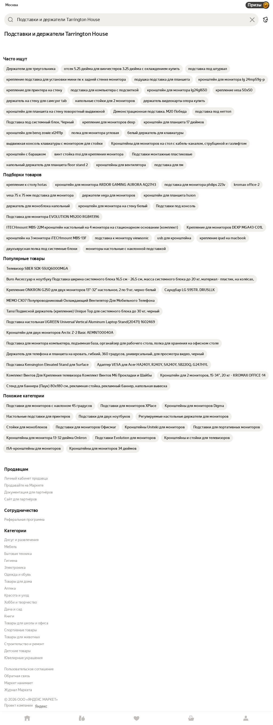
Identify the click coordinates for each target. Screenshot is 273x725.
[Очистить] (252, 19)
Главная (27, 718)
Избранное (136, 718)
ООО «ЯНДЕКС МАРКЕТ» (37, 699)
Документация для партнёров (28, 492)
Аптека (10, 588)
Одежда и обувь (17, 575)
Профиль (245, 718)
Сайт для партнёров (20, 499)
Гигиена (10, 561)
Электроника (15, 568)
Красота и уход (16, 595)
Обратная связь (17, 676)
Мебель (10, 547)
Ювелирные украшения (23, 658)
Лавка (82, 718)
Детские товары (17, 651)
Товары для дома (18, 581)
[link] (31, 69)
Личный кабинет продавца (26, 478)
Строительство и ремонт (24, 644)
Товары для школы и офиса (26, 623)
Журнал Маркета (18, 690)
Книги (9, 616)
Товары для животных (22, 637)
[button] (265, 19)
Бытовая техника (18, 554)
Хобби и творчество (20, 602)
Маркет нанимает (18, 683)
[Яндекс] (41, 706)
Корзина (191, 718)
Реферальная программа (24, 520)
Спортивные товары (20, 630)
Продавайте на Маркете (23, 485)
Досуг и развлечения (21, 540)
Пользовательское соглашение (29, 669)
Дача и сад (13, 609)
